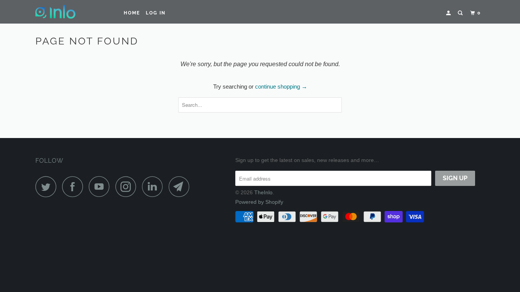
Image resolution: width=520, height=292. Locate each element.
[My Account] (449, 13)
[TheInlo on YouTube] (101, 186)
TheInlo (263, 192)
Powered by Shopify (259, 202)
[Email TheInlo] (181, 186)
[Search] (461, 13)
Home (132, 13)
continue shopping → (281, 86)
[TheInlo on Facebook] (74, 186)
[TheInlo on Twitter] (48, 186)
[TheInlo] (74, 12)
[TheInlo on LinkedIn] (154, 186)
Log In (156, 13)
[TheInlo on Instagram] (127, 186)
